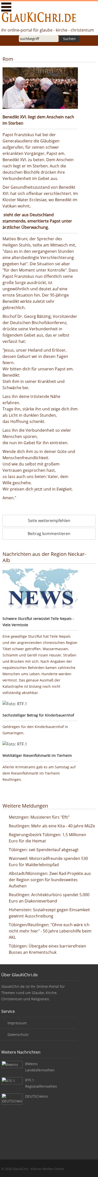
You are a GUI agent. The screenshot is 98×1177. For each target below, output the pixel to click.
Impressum (17, 1023)
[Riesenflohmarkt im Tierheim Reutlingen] (40, 744)
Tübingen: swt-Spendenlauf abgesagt (44, 849)
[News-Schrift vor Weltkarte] (40, 589)
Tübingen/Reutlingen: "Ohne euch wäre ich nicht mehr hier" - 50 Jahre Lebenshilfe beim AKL (50, 931)
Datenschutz (18, 1034)
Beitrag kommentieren (49, 533)
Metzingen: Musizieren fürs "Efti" (39, 817)
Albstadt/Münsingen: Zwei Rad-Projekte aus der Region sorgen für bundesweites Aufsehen (50, 880)
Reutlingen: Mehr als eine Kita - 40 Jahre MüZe (52, 826)
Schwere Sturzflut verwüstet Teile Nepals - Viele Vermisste (38, 621)
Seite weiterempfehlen (49, 520)
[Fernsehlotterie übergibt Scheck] (40, 704)
